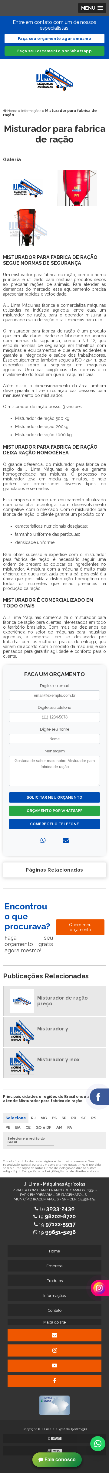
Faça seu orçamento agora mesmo (54, 38)
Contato (54, 1310)
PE (7, 1127)
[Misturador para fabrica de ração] (28, 188)
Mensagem (55, 751)
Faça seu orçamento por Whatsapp (54, 51)
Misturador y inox (58, 1059)
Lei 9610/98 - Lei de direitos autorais (72, 1171)
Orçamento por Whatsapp (55, 811)
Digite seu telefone (54, 707)
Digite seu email (54, 685)
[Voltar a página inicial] (54, 76)
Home (54, 1251)
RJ (33, 1118)
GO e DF (43, 1127)
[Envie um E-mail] (54, 1335)
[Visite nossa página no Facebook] (54, 1381)
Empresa (54, 1266)
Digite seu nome (54, 729)
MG (44, 1118)
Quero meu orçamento (80, 927)
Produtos (55, 1280)
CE (28, 1127)
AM (59, 1127)
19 (56, 1209)
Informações (54, 1295)
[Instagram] (54, 1350)
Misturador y (52, 1029)
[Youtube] (54, 1366)
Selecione (15, 1118)
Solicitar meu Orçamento (54, 797)
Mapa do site (54, 1322)
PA (69, 1127)
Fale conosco (59, 1459)
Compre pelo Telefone (54, 824)
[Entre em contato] (66, 840)
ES (54, 1118)
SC (83, 1118)
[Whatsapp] (42, 840)
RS (93, 1118)
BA (18, 1127)
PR (73, 1118)
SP (63, 1118)
